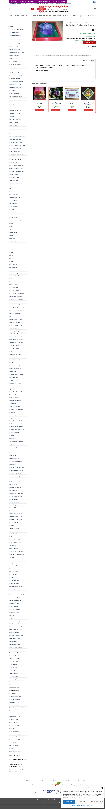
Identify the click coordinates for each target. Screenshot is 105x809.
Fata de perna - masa (14, 638)
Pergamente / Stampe (14, 644)
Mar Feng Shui (13, 510)
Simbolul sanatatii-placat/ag (16, 342)
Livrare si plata (26, 785)
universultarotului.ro (60, 3)
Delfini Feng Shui (13, 534)
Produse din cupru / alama (16, 154)
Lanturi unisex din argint (15, 354)
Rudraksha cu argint (14, 90)
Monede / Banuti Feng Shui (16, 426)
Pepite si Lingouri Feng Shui (16, 423)
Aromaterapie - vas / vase (15, 131)
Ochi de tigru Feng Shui (15, 331)
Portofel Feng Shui (14, 435)
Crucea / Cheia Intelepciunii (16, 310)
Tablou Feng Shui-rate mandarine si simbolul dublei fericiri (88, 103)
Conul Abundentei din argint (16, 305)
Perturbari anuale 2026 (15, 41)
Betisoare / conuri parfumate (16, 133)
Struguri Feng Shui (14, 438)
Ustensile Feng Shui (14, 386)
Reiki (10, 351)
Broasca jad (12, 412)
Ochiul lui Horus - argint (15, 336)
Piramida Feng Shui (14, 606)
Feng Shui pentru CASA (15, 618)
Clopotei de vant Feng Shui (16, 635)
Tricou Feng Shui (13, 380)
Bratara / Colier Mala (14, 151)
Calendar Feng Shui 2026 (15, 35)
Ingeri (10, 58)
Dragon (11, 235)
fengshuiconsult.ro (51, 3)
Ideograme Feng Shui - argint (16, 322)
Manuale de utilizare (14, 78)
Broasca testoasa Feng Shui (16, 470)
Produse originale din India (16, 197)
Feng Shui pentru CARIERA (16, 519)
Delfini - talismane (14, 537)
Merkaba (11, 209)
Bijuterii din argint (14, 290)
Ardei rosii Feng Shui (14, 406)
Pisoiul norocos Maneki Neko (16, 429)
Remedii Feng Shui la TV (15, 84)
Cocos (11, 255)
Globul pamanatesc (14, 722)
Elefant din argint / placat (15, 319)
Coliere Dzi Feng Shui (14, 276)
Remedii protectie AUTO (15, 183)
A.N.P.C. (26, 781)
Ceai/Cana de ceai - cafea (15, 629)
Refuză (82, 802)
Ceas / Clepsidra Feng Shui (16, 168)
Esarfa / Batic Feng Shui (15, 368)
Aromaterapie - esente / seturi (17, 128)
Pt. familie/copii (13, 693)
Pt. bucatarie (12, 684)
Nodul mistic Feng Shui (15, 458)
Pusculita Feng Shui (14, 432)
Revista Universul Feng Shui (16, 142)
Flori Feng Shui (13, 203)
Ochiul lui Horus (13, 571)
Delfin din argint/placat (15, 313)
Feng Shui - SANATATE (15, 160)
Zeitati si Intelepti (13, 711)
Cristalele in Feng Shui (15, 220)
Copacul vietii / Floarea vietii (16, 307)
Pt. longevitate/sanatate (15, 696)
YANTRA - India (13, 200)
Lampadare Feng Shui (14, 655)
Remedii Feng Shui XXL (15, 365)
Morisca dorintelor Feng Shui (16, 171)
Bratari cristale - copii (15, 716)
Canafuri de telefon (14, 449)
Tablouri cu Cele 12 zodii (15, 270)
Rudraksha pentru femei (15, 96)
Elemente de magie (14, 191)
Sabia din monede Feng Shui (16, 586)
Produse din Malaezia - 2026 (16, 52)
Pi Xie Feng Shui (13, 574)
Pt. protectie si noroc (14, 687)
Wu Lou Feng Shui (14, 484)
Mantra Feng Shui (13, 679)
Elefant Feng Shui (13, 505)
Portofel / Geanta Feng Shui (16, 374)
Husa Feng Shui (13, 641)
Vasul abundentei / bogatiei (16, 394)
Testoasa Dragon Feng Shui (16, 441)
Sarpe (10, 244)
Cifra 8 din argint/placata (15, 72)
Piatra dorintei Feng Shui (15, 461)
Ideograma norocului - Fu (15, 452)
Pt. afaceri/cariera (14, 702)
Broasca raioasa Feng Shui (16, 409)
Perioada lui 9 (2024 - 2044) (16, 49)
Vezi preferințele (97, 802)
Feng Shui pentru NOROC (16, 444)
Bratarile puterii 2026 (15, 46)
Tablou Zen (12, 670)
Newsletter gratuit (55, 15)
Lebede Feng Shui (13, 490)
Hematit (11, 615)
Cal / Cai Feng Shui (14, 528)
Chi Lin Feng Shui (13, 560)
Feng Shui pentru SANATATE (16, 467)
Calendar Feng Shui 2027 (15, 32)
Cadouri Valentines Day (15, 751)
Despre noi (20, 781)
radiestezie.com (67, 3)
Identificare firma (66, 785)
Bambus (11, 525)
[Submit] (32, 9)
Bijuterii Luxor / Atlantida (15, 61)
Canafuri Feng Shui (14, 447)
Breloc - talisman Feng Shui (16, 600)
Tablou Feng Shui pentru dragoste (39, 102)
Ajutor (22, 15)
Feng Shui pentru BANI (15, 400)
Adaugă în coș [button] (39, 110)
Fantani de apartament (15, 55)
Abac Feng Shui (13, 403)
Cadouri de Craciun (14, 742)
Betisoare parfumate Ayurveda (17, 136)
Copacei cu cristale (14, 206)
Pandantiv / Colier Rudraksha (16, 87)
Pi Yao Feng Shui (13, 577)
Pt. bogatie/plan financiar (15, 682)
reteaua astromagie (36, 781)
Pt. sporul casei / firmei (15, 705)
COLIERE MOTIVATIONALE (16, 165)
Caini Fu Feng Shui (14, 557)
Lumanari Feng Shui (14, 122)
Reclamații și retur (83, 781)
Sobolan (11, 223)
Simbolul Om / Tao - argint (16, 334)
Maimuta (11, 252)
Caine (10, 258)
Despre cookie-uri (72, 781)
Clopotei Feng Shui (14, 632)
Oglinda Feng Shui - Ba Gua (16, 389)
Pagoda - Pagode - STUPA (15, 174)
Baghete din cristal (14, 612)
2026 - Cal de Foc (13, 38)
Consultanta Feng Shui (15, 737)
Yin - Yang (12, 589)
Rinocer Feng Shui (14, 580)
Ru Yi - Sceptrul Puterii (15, 542)
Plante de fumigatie (14, 177)
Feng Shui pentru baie (14, 623)
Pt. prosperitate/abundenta (16, 699)
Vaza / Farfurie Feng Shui (15, 621)
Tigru (10, 229)
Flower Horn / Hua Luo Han (16, 420)
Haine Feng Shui (13, 377)
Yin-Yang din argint (14, 345)
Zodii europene (13, 267)
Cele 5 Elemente (13, 180)
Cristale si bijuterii (14, 284)
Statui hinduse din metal (15, 212)
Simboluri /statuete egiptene (16, 113)
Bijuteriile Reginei (14, 287)
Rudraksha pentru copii (15, 102)
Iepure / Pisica (13, 232)
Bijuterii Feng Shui (14, 281)
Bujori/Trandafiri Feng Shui (16, 496)
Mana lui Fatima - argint (15, 325)
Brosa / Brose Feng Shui (15, 64)
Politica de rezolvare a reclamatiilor (40, 785)
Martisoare (12, 748)
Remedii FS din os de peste (16, 215)
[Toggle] (26, 44)
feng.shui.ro (12, 3)
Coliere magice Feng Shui (15, 148)
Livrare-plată (43, 15)
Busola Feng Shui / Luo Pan (16, 391)
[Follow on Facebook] (94, 2)
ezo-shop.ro (36, 3)
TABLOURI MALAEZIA (15, 70)
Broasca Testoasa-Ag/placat (16, 299)
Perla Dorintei (13, 217)
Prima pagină (73, 22)
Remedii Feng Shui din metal (16, 360)
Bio (30, 781)
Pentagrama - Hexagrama (15, 296)
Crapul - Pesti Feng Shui (15, 418)
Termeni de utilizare (47, 781)
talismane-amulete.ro (29, 3)
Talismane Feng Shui (14, 597)
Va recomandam (13, 357)
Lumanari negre (13, 125)
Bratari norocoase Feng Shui (16, 278)
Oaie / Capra (12, 249)
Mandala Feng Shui (14, 676)
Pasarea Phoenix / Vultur (15, 539)
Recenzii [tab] (92, 60)
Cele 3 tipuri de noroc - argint (16, 302)
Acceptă (69, 802)
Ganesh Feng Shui (13, 565)
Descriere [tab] (85, 60)
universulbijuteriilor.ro (19, 3)
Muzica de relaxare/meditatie (16, 594)
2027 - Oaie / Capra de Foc (16, 29)
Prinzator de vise (13, 719)
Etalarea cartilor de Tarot (15, 739)
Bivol (10, 226)
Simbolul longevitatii (14, 481)
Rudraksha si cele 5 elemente (16, 81)
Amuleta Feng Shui (14, 725)
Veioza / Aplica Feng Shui (15, 653)
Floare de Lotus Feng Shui (15, 476)
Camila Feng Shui (13, 531)
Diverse (11, 189)
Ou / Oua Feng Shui (14, 548)
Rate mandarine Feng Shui (16, 493)
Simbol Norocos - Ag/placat (16, 339)
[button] (102, 788)
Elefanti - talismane (14, 502)
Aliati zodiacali (13, 264)
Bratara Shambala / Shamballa (17, 145)
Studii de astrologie (14, 731)
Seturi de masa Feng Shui (15, 647)
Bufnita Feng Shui (13, 522)
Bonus (17, 15)
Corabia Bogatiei (13, 415)
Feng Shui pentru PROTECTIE (16, 554)
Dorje (10, 316)
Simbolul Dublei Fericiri (15, 516)
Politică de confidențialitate (86, 805)
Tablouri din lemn (13, 661)
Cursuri (28, 15)
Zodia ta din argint (14, 348)
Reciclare (52, 785)
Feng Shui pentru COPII (15, 110)
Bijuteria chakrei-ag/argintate (16, 293)
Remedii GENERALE (14, 592)
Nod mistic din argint (14, 328)
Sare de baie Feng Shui (15, 139)
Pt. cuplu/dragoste (14, 690)
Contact (65, 15)
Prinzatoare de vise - (14, 583)
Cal (10, 246)
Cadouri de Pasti (13, 745)
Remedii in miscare (14, 186)
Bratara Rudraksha (14, 93)
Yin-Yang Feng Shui (14, 664)
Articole (35, 15)
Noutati (11, 26)
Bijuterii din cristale (14, 609)
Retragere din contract (77, 785)
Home (12, 15)
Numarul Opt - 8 (13, 464)
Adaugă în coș (89, 42)
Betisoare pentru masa (15, 650)
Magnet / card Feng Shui (15, 75)
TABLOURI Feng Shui (14, 658)
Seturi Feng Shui (13, 397)
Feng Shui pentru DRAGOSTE (16, 487)
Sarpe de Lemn (13, 238)
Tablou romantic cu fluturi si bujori (72, 102)
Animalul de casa (13, 107)
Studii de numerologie (15, 734)
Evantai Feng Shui (13, 499)
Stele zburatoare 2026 (15, 43)
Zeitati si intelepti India (15, 713)
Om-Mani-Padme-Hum (15, 119)
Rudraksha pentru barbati (15, 99)
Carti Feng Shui (13, 67)
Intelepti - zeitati (13, 563)
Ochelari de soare (13, 194)
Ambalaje (11, 728)
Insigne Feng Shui (13, 455)
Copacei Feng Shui (14, 157)
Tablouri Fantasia (13, 667)
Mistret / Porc (13, 261)
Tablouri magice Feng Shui (16, 708)
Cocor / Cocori (13, 479)
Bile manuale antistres (15, 473)
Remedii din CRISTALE (15, 603)
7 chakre (11, 116)
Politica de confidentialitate (60, 781)
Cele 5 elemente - (13, 673)
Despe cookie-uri (76, 805)
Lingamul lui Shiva (14, 508)
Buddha (11, 568)
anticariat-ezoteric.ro (43, 3)
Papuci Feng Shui (13, 371)
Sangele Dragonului (14, 241)
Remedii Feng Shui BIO (15, 383)
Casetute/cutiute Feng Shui (16, 626)
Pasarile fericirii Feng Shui (16, 513)
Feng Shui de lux (13, 363)
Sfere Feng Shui (13, 545)
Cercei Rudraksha (13, 104)
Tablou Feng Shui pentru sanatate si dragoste (55, 102)
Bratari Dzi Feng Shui (14, 273)
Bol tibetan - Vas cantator (15, 162)
